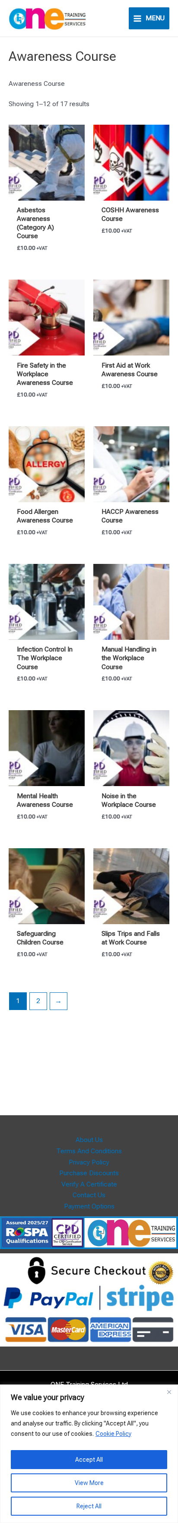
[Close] (169, 1392)
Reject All (89, 1506)
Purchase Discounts (89, 1173)
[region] (89, 1454)
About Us (89, 1140)
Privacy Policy (89, 1162)
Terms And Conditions (89, 1151)
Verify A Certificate (89, 1184)
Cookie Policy (113, 1433)
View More (89, 1482)
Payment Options (89, 1206)
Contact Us (89, 1195)
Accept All (89, 1459)
